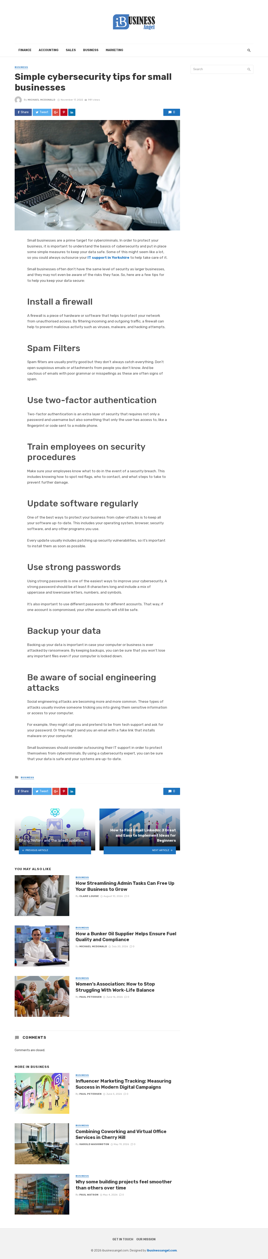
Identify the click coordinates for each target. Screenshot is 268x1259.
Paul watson (88, 1194)
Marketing (114, 50)
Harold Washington (94, 1144)
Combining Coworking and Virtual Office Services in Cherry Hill (121, 1134)
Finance (24, 50)
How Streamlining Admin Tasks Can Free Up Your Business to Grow (125, 886)
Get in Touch (122, 1239)
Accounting (48, 50)
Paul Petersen (90, 996)
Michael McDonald (41, 99)
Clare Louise (89, 896)
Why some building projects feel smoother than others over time (124, 1184)
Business (90, 50)
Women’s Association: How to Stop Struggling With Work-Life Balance (115, 986)
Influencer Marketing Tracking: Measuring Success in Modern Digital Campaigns (123, 1083)
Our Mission (146, 1239)
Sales (71, 50)
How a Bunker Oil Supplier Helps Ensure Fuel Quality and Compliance (126, 936)
